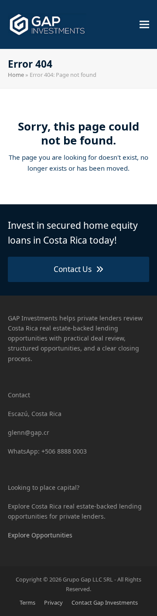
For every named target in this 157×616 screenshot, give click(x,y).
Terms (27, 602)
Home (16, 75)
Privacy (53, 602)
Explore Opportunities (40, 535)
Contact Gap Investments (105, 602)
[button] (144, 24)
